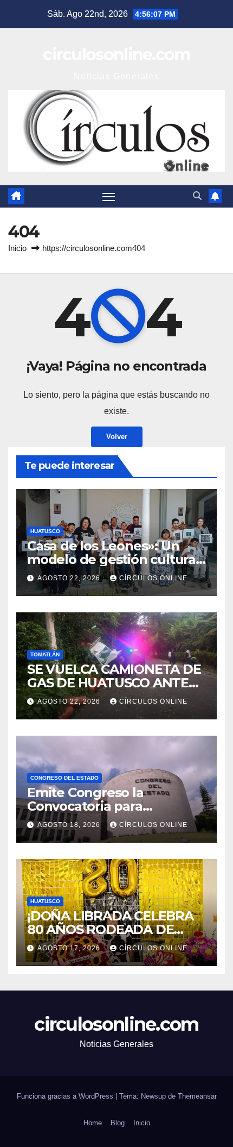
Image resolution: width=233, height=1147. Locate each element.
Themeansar (197, 1096)
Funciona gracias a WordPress (66, 1096)
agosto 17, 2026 (69, 948)
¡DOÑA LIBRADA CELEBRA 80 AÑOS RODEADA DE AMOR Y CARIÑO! (110, 929)
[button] (197, 195)
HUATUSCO (45, 531)
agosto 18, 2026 (69, 825)
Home (92, 1123)
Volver (116, 437)
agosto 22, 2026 (69, 578)
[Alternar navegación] (109, 196)
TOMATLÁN (45, 654)
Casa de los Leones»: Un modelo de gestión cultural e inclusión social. (113, 559)
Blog (118, 1123)
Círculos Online (153, 578)
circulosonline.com (116, 55)
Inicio (17, 248)
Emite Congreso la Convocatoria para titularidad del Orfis (89, 806)
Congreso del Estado (64, 778)
